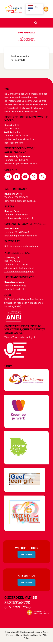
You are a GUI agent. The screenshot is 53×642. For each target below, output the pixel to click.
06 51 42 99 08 (22, 214)
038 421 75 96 (21, 264)
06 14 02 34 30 (22, 232)
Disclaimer (28, 635)
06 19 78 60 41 (21, 159)
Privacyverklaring (14, 635)
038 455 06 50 (21, 197)
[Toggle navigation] (46, 23)
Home (20, 32)
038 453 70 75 (21, 135)
